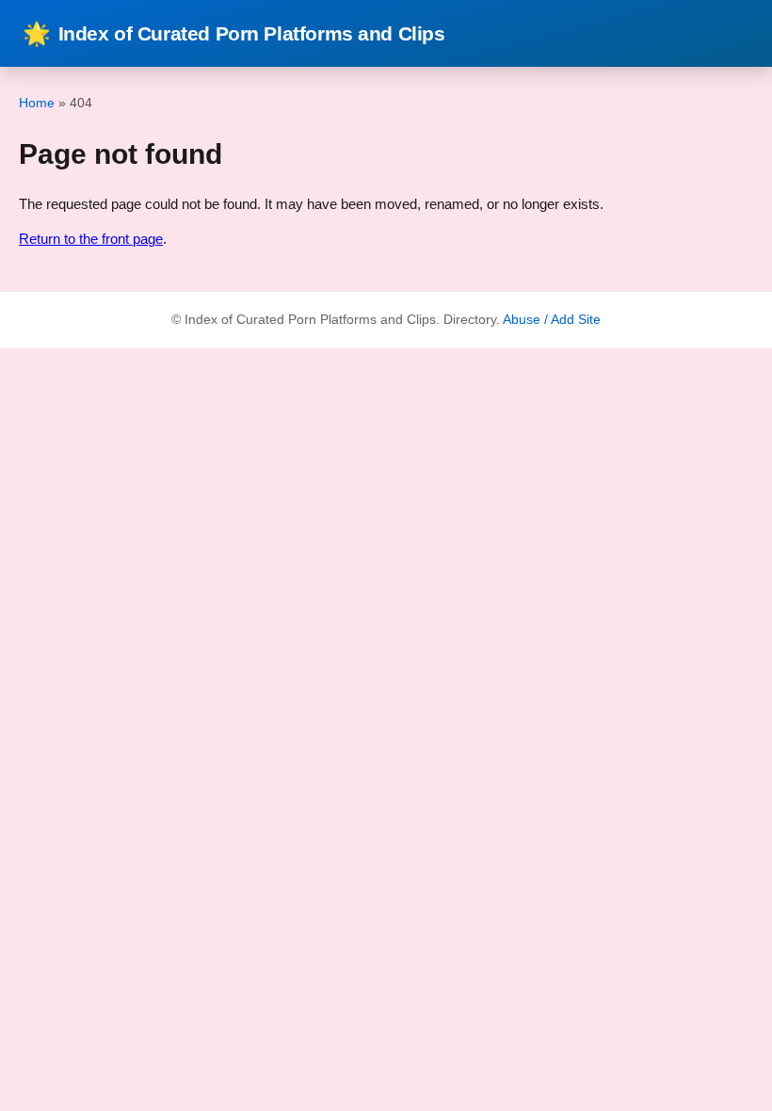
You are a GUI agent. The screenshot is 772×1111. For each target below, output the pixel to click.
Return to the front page (91, 239)
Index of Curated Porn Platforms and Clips (234, 33)
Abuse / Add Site (552, 320)
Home (37, 102)
